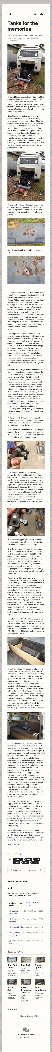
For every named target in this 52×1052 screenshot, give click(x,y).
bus (37, 859)
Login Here (40, 1016)
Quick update (38, 966)
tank (26, 862)
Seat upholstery (40, 988)
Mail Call (25, 965)
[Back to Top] (47, 1047)
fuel (17, 862)
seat (35, 862)
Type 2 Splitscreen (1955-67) (11, 973)
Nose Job (10, 988)
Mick (41, 35)
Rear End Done (12, 966)
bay (28, 859)
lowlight (18, 859)
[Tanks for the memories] (26, 69)
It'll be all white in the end (36, 870)
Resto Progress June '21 (26, 990)
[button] (35, 14)
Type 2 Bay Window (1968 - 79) (25, 36)
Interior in (17, 870)
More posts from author (32, 904)
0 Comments (14, 40)
